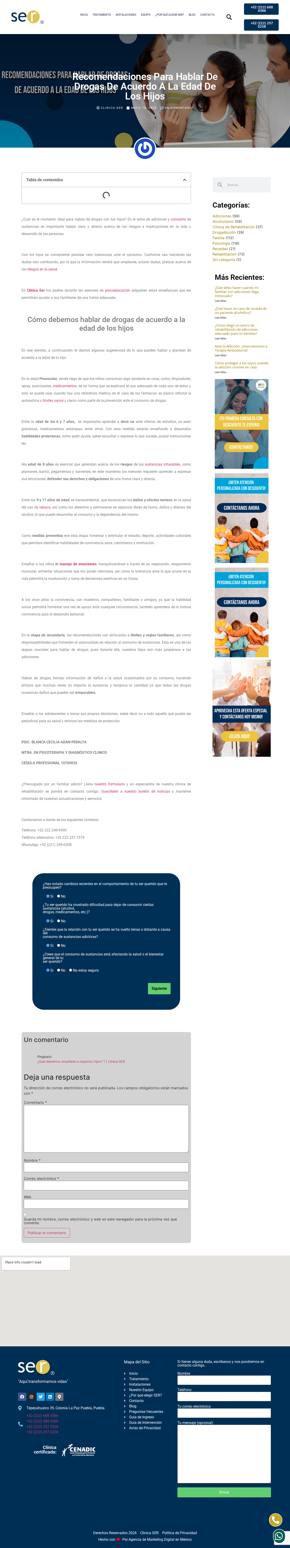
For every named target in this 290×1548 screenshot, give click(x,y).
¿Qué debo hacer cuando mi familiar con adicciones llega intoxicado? (237, 291)
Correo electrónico (41, 1178)
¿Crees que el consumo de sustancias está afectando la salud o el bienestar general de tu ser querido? (103, 958)
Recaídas (220, 248)
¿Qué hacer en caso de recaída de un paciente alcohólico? (241, 310)
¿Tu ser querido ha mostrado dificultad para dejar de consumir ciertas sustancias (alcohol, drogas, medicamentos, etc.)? (98, 908)
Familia (219, 238)
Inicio (84, 14)
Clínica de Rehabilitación (234, 227)
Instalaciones (126, 14)
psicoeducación (117, 290)
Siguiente (159, 988)
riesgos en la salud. (42, 269)
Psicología (221, 243)
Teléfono (184, 1390)
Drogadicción (224, 232)
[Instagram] (31, 1397)
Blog (192, 14)
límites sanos (53, 400)
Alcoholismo (223, 221)
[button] (229, 17)
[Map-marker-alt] (59, 1397)
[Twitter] (41, 1397)
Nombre (32, 1160)
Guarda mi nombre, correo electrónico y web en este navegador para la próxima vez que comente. (100, 1221)
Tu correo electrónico (194, 1407)
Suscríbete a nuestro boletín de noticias (135, 791)
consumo (178, 219)
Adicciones (222, 216)
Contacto (207, 14)
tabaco (45, 507)
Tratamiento (102, 14)
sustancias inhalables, (163, 464)
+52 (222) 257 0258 (42, 1432)
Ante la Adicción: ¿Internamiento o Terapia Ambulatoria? (241, 348)
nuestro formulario (109, 784)
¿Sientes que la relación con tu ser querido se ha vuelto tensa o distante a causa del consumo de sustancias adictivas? (106, 933)
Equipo (145, 14)
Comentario (35, 1102)
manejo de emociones (78, 564)
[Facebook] (22, 1397)
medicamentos (65, 386)
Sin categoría (224, 259)
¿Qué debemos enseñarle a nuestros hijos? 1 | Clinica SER (81, 1061)
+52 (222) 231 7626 (42, 1426)
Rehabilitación (225, 254)
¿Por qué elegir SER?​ (169, 14)
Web (27, 1197)
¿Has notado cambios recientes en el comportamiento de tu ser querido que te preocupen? (105, 885)
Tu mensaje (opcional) (195, 1423)
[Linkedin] (50, 1397)
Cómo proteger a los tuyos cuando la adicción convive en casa (241, 365)
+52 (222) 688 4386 (42, 1416)
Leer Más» (221, 301)
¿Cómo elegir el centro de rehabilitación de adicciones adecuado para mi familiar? (236, 329)
